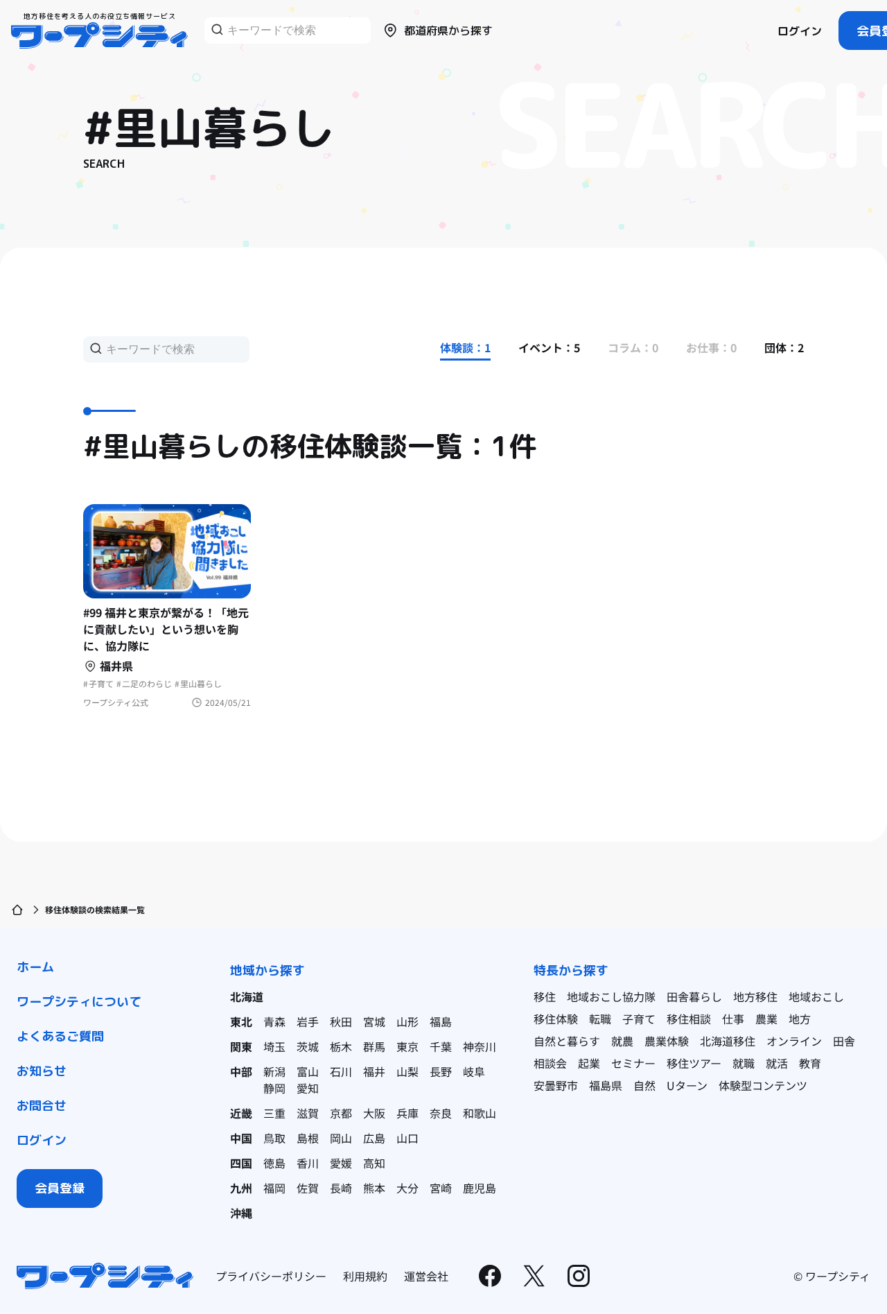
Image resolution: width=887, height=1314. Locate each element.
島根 (308, 1138)
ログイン (800, 31)
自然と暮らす (567, 1040)
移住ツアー (694, 1063)
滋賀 (308, 1113)
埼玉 (274, 1046)
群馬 (374, 1046)
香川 (308, 1163)
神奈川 (479, 1046)
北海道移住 (727, 1040)
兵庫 (407, 1113)
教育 (810, 1063)
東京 (407, 1046)
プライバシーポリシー (271, 1276)
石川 (341, 1071)
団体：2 (784, 347)
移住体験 (556, 1018)
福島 (441, 1021)
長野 (441, 1071)
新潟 (274, 1071)
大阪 (374, 1113)
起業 (589, 1063)
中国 (241, 1138)
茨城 (308, 1046)
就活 (777, 1063)
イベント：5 (549, 347)
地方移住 (755, 996)
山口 (407, 1138)
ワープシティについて (79, 1001)
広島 (374, 1138)
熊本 (374, 1187)
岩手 (308, 1021)
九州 (241, 1187)
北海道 (246, 996)
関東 (241, 1046)
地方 (800, 1018)
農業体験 (666, 1040)
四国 (241, 1163)
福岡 (274, 1187)
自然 (644, 1085)
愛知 (308, 1088)
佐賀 (308, 1187)
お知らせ (42, 1071)
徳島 (274, 1163)
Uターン (687, 1085)
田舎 (844, 1040)
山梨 (407, 1071)
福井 (374, 1071)
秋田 (341, 1021)
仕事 (733, 1018)
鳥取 (274, 1138)
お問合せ (42, 1105)
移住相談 (689, 1018)
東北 (241, 1021)
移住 (545, 996)
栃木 (341, 1046)
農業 (766, 1018)
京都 (341, 1113)
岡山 (341, 1138)
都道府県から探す (448, 30)
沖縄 (241, 1212)
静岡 (274, 1088)
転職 (600, 1018)
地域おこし (816, 996)
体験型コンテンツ (763, 1085)
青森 (274, 1021)
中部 (241, 1071)
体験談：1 (465, 347)
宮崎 (441, 1187)
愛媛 (341, 1163)
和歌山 (479, 1113)
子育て (639, 1018)
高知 (374, 1163)
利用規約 (365, 1276)
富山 (308, 1071)
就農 (622, 1040)
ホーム (35, 967)
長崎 (341, 1187)
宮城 (374, 1021)
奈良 (441, 1113)
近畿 (241, 1113)
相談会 (550, 1063)
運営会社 (426, 1276)
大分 (407, 1187)
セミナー (633, 1063)
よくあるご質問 (60, 1036)
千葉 (441, 1046)
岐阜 (474, 1071)
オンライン (794, 1040)
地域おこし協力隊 (611, 996)
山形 (407, 1021)
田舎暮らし (694, 996)
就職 (743, 1063)
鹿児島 (479, 1187)
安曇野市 (556, 1085)
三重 (274, 1113)
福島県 (605, 1085)
